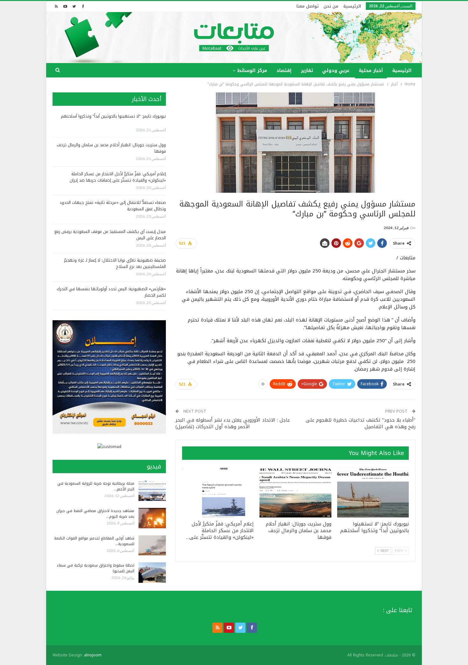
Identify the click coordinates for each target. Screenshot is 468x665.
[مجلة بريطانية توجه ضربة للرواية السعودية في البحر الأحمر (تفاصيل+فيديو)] (152, 491)
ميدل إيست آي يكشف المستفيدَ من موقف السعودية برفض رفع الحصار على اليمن (110, 235)
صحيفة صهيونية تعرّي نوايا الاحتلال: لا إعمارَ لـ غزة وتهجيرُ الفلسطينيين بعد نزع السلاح (115, 263)
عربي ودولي (336, 70)
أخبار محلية (371, 70)
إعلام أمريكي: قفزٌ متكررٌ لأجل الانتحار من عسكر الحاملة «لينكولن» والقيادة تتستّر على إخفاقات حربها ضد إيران (118, 177)
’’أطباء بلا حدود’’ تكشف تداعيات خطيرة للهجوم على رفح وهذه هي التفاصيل (360, 423)
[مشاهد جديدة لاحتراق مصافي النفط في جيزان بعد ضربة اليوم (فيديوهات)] (152, 518)
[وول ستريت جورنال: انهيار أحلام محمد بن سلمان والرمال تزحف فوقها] (295, 492)
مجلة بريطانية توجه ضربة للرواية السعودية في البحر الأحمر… (95, 486)
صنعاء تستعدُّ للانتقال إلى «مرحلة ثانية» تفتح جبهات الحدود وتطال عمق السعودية (113, 206)
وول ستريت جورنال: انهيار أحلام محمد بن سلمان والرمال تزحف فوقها (111, 148)
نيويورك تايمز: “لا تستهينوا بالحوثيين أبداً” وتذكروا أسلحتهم (113, 116)
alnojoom (93, 655)
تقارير (307, 70)
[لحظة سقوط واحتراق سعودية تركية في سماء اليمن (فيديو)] (152, 572)
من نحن (330, 6)
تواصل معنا (307, 6)
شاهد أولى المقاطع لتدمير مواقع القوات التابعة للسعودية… (94, 541)
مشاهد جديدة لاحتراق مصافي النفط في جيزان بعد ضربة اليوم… (95, 513)
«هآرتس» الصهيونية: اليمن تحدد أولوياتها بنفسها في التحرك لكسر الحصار (111, 292)
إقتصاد (284, 70)
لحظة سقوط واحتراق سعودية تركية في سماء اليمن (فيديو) (95, 568)
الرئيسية (352, 6)
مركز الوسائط (252, 70)
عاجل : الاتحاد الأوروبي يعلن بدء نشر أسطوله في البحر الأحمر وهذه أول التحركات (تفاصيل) (232, 423)
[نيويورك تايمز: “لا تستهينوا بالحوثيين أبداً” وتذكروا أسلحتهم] (373, 492)
